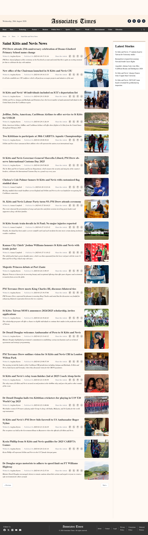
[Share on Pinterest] (139, 21)
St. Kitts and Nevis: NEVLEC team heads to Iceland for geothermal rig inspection (127, 82)
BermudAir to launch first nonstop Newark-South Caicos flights (127, 60)
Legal (115, 529)
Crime (110, 29)
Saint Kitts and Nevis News (29, 36)
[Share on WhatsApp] (143, 21)
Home (5, 29)
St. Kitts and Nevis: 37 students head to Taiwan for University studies (128, 53)
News (13, 36)
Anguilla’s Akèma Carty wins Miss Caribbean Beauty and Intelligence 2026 (129, 67)
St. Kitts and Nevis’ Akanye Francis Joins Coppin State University (127, 74)
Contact (107, 529)
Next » (105, 485)
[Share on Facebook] (129, 21)
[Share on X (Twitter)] (134, 21)
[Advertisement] (74, 7)
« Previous (7, 485)
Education (119, 29)
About (99, 529)
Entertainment (100, 29)
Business (45, 29)
